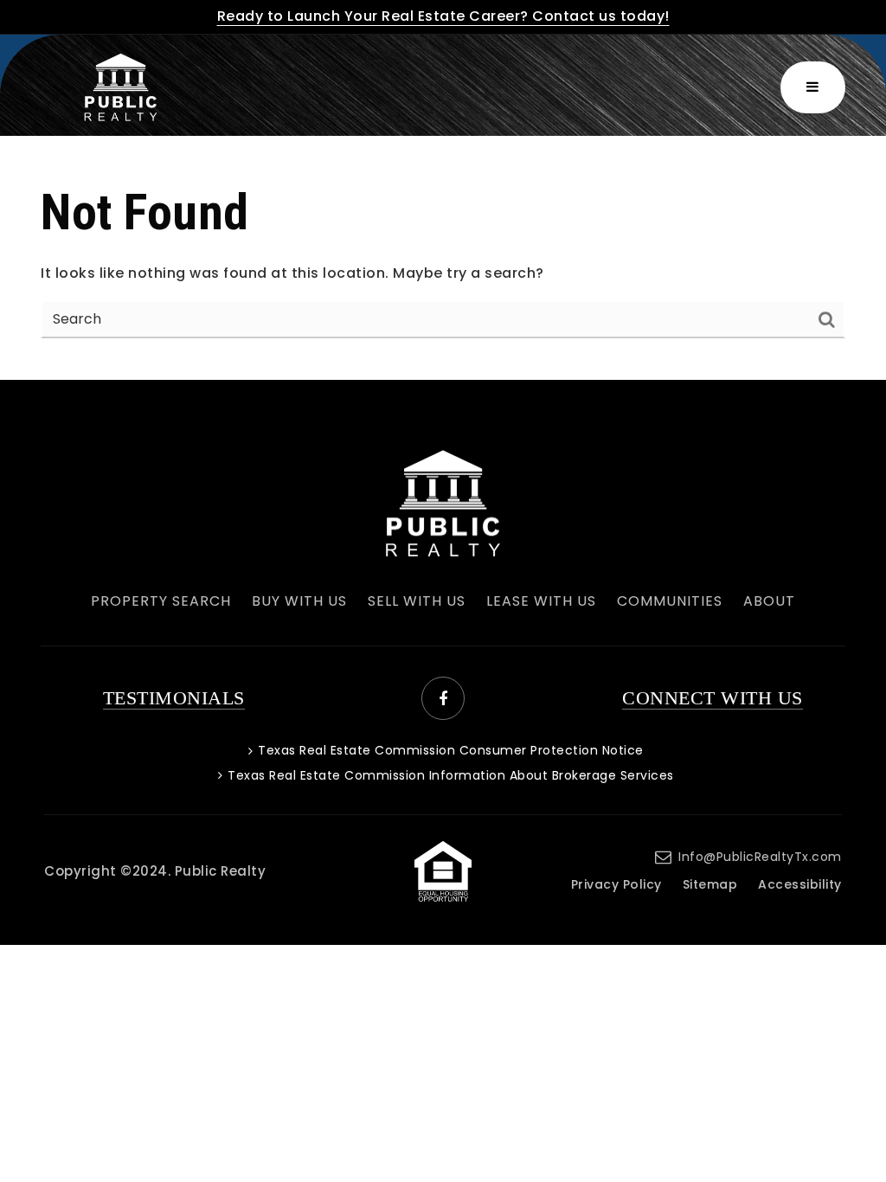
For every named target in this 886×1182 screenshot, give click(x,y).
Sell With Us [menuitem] (416, 601)
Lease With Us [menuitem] (541, 601)
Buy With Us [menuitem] (299, 601)
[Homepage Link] (443, 502)
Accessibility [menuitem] (800, 884)
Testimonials (174, 698)
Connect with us (712, 698)
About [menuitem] (769, 601)
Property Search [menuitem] (161, 601)
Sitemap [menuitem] (710, 884)
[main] (443, 258)
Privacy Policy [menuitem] (616, 884)
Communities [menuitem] (669, 601)
